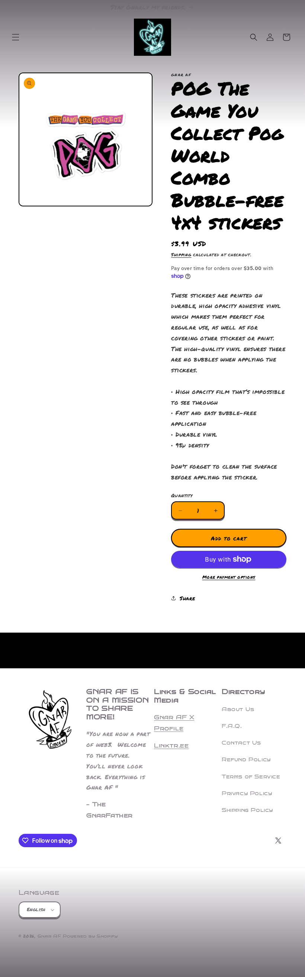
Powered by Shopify (90, 936)
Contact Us (241, 743)
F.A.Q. (232, 726)
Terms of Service (251, 777)
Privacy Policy (247, 793)
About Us (238, 709)
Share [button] (187, 598)
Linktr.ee (171, 745)
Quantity (181, 495)
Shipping (181, 254)
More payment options (229, 577)
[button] (15, 37)
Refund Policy (246, 759)
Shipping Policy (247, 810)
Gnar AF (49, 936)
